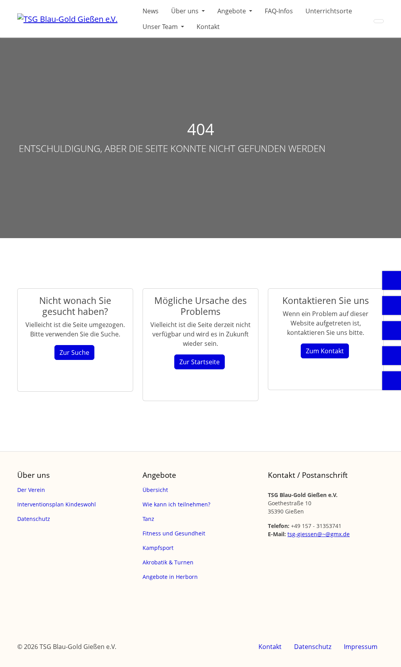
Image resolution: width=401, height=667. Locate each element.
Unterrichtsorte (328, 11)
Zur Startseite (199, 362)
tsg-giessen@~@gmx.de (318, 534)
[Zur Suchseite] (379, 21)
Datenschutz (312, 646)
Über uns (185, 11)
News (151, 11)
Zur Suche (74, 352)
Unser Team (161, 26)
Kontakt (208, 26)
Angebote (232, 11)
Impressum (361, 646)
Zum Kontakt (325, 351)
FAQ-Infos (279, 11)
